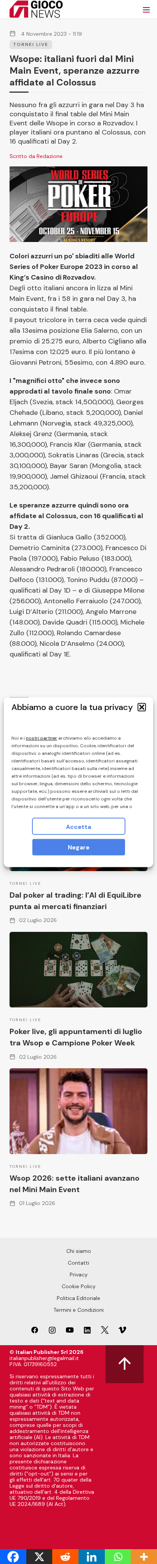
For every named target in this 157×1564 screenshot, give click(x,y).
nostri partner (41, 738)
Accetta (78, 826)
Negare (79, 847)
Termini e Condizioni (78, 1309)
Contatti (78, 1262)
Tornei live (30, 44)
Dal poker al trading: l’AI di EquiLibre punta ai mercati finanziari (75, 900)
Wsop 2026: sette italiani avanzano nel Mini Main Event (74, 1183)
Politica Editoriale (78, 1298)
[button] (142, 707)
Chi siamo (78, 1251)
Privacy (79, 1274)
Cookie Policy (79, 1286)
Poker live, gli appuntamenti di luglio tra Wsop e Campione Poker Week (76, 1037)
